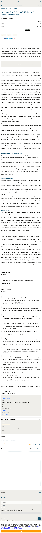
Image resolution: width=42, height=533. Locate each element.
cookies (29, 526)
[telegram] (9, 39)
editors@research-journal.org (6, 518)
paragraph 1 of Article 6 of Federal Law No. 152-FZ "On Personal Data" (12, 510)
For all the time (30, 444)
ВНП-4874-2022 (5, 414)
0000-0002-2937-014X (6, 398)
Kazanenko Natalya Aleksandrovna (8, 419)
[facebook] (4, 39)
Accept (21, 531)
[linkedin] (11, 39)
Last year (34, 444)
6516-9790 (4, 410)
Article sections (20, 5)
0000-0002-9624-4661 (6, 424)
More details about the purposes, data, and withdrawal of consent (11, 528)
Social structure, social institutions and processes (16, 8)
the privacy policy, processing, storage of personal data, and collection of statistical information (24, 509)
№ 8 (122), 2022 (38, 28)
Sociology (10, 8)
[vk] (6, 39)
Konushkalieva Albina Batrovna (8, 393)
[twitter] (7, 39)
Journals (39, 1)
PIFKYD (39, 21)
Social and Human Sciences (4, 8)
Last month (38, 444)
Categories (20, 1)
